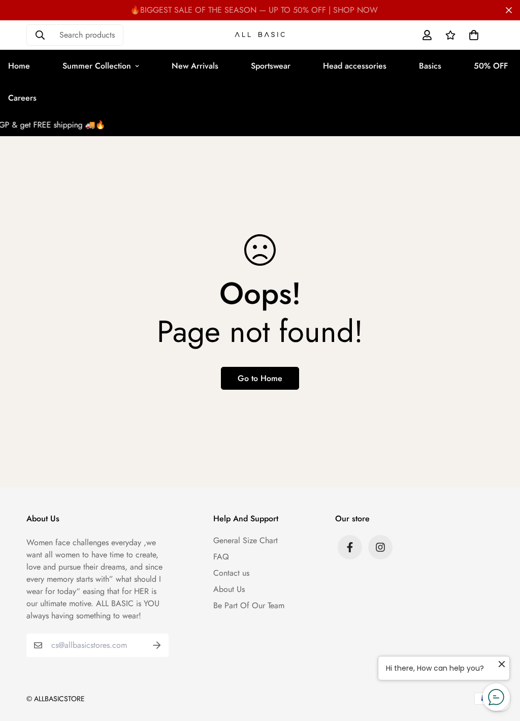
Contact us (231, 573)
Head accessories (354, 66)
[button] (471, 35)
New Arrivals (195, 66)
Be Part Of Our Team (248, 605)
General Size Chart (245, 540)
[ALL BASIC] (260, 35)
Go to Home (260, 378)
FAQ (221, 556)
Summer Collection (96, 66)
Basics (430, 66)
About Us (229, 589)
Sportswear (270, 66)
